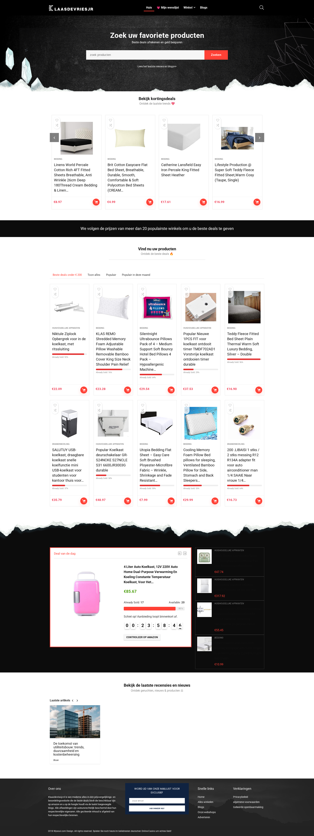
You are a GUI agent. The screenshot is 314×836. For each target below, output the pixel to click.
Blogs (203, 7)
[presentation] (54, 137)
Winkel (188, 7)
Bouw (56, 760)
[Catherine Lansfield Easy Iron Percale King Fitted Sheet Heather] (180, 138)
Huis (149, 7)
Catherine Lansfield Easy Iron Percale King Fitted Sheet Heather (177, 170)
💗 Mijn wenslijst (168, 7)
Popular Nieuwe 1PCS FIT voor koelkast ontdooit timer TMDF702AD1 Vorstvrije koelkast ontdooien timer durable (199, 349)
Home (201, 796)
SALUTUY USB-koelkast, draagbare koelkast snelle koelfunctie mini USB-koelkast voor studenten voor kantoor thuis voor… (68, 465)
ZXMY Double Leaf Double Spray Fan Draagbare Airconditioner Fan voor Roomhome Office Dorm (236, 561)
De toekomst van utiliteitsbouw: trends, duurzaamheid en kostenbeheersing (68, 749)
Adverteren (204, 817)
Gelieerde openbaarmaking (248, 807)
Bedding (54, 159)
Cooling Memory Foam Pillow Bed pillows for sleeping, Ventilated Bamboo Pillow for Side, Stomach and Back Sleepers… (199, 465)
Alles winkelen (205, 802)
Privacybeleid (240, 796)
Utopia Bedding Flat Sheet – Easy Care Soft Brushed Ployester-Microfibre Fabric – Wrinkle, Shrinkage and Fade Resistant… (156, 465)
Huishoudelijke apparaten (66, 328)
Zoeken (216, 54)
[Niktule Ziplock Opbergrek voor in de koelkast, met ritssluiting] (69, 307)
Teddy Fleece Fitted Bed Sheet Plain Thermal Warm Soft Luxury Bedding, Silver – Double (243, 344)
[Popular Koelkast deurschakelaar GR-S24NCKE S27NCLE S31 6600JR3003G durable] (113, 423)
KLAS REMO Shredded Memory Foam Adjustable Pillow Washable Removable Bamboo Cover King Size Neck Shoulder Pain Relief (113, 349)
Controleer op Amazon (92, 202)
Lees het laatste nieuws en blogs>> (157, 66)
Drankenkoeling (61, 444)
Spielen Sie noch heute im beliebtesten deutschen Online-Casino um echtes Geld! (132, 831)
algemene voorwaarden (246, 802)
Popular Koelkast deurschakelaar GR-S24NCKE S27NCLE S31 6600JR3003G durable (112, 460)
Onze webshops (207, 812)
